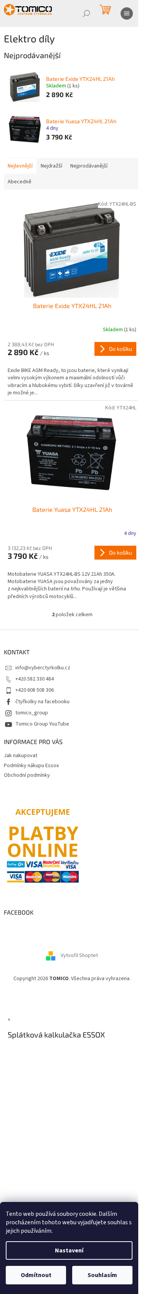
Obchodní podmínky (27, 775)
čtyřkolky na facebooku (42, 702)
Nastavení (69, 1250)
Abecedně (19, 182)
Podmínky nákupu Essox (31, 765)
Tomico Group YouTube (42, 724)
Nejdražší (51, 166)
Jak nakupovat (20, 755)
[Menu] (126, 13)
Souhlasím (102, 1275)
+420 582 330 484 (34, 679)
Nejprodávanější (89, 166)
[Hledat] (86, 13)
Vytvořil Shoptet (79, 955)
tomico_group (31, 713)
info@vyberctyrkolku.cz (42, 668)
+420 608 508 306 (34, 690)
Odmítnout (36, 1275)
